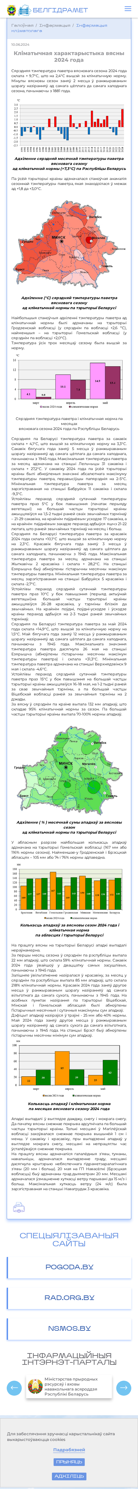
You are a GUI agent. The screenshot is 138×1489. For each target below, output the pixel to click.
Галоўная (22, 26)
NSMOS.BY (69, 1329)
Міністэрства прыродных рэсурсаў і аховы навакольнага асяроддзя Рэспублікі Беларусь (71, 1386)
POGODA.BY (70, 1267)
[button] (128, 8)
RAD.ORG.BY (70, 1298)
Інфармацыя (54, 26)
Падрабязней (69, 1450)
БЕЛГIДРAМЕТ (60, 11)
